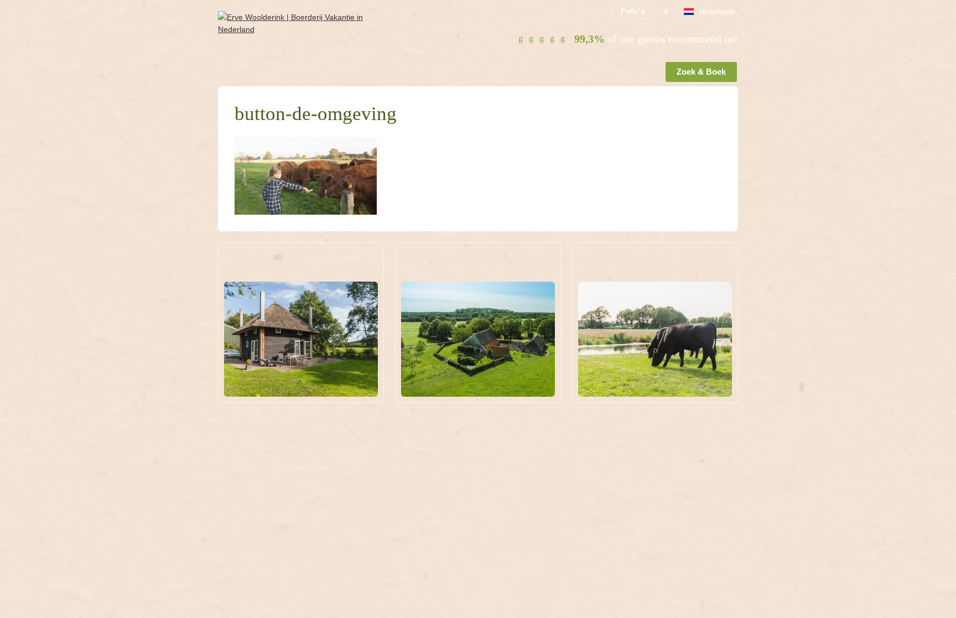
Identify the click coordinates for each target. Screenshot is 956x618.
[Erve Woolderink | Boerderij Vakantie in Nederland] (304, 36)
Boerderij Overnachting (612, 460)
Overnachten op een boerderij (624, 444)
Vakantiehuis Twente (431, 444)
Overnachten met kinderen (442, 460)
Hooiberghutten (422, 477)
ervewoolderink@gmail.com (293, 494)
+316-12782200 (277, 477)
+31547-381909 (280, 460)
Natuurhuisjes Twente (433, 494)
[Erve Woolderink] (220, 74)
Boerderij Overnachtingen (617, 494)
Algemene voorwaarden (260, 510)
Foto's (633, 10)
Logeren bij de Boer (606, 477)
